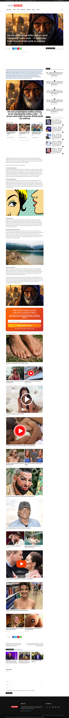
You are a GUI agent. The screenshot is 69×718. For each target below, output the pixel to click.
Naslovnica (8, 9)
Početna (17, 0)
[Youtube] (62, 1)
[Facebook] (55, 1)
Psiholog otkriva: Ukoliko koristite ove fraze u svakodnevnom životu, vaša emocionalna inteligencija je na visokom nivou (14, 644)
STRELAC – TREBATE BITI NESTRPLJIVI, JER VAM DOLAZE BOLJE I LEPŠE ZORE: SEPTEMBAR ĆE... (54, 101)
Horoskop (23, 9)
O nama (20, 0)
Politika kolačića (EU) (29, 0)
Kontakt (34, 0)
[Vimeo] (59, 1)
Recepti (33, 9)
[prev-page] (6, 665)
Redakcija (9, 43)
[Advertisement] (24, 60)
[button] (62, 9)
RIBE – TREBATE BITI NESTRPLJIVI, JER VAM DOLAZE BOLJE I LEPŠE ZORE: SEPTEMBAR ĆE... (54, 74)
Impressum (23, 0)
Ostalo (37, 9)
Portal (52, 76)
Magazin (28, 9)
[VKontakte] (61, 1)
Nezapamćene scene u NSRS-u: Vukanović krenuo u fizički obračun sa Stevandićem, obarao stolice (24, 661)
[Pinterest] (18, 49)
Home (7, 12)
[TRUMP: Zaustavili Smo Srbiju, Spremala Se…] (37, 656)
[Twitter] (57, 1)
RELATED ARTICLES (9, 649)
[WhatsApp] (21, 49)
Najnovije (10, 12)
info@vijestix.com (28, 710)
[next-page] (8, 665)
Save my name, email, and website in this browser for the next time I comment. (21, 690)
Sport (18, 9)
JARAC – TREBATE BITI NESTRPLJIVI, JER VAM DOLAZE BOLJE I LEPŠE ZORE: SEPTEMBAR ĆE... (54, 92)
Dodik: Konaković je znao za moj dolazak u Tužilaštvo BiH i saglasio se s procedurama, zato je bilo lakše (11, 661)
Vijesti (14, 9)
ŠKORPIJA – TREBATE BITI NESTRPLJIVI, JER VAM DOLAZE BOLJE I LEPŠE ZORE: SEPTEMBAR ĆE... (54, 110)
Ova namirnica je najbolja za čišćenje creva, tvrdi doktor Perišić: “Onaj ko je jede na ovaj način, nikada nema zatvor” (34, 644)
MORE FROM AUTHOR (18, 649)
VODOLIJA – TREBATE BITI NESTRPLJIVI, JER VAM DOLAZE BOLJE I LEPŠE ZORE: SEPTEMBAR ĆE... (54, 83)
